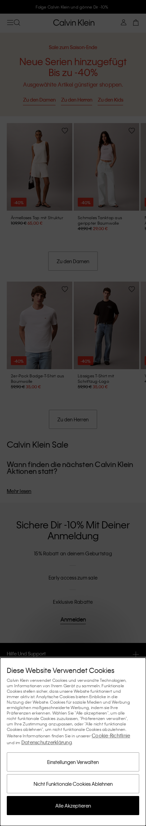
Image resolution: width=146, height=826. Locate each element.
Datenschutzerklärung (46, 742)
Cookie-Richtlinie (111, 735)
